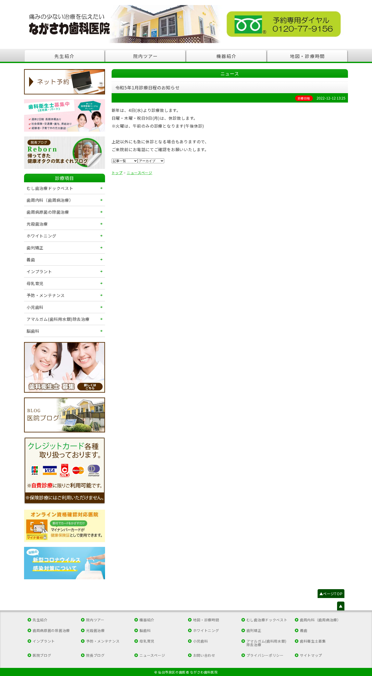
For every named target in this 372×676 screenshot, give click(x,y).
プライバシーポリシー (265, 655)
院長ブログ (95, 655)
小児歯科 (35, 307)
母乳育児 (35, 283)
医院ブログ (42, 655)
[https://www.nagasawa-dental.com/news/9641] (64, 563)
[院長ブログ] (64, 152)
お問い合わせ (204, 655)
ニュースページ (152, 655)
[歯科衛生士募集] (64, 115)
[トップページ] (186, 24)
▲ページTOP (331, 593)
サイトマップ (311, 655)
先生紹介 (64, 56)
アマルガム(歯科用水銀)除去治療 (58, 319)
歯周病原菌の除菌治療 (48, 212)
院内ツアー (145, 56)
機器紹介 (226, 56)
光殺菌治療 (37, 224)
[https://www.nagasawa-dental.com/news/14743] (64, 526)
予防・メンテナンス (46, 295)
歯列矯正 (35, 248)
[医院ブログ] (64, 415)
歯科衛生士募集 (313, 641)
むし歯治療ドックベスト (50, 188)
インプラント (39, 271)
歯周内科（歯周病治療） (50, 200)
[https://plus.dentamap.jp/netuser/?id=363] (64, 81)
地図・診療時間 (307, 56)
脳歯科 (33, 331)
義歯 (31, 259)
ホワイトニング (41, 236)
